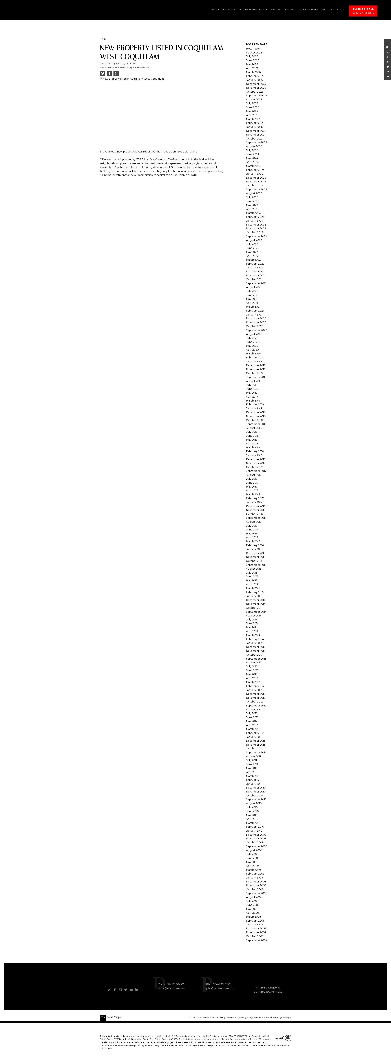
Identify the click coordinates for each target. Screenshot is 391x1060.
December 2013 (255, 647)
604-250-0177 (365, 13)
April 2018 (252, 443)
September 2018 (256, 424)
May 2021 (251, 298)
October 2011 (254, 748)
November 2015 (255, 557)
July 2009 (252, 854)
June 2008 (252, 905)
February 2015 (255, 592)
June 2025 (252, 107)
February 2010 (255, 826)
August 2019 (253, 381)
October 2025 (254, 91)
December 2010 (256, 787)
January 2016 (254, 549)
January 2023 (254, 220)
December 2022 (256, 224)
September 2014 (256, 611)
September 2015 (256, 564)
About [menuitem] (326, 9)
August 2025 (254, 99)
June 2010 (252, 811)
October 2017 (254, 467)
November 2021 (255, 275)
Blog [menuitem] (340, 9)
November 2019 (255, 369)
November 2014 (255, 603)
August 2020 (254, 334)
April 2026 (252, 68)
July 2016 (251, 525)
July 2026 (252, 56)
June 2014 (252, 623)
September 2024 (256, 142)
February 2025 (255, 122)
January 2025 (254, 126)
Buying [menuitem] (289, 9)
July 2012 (252, 713)
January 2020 (254, 361)
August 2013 (253, 662)
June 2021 (252, 295)
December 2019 (255, 365)
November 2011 (255, 744)
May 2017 (251, 486)
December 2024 (256, 130)
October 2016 (254, 514)
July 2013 (252, 666)
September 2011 (256, 752)
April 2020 (252, 349)
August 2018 (254, 428)
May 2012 (251, 721)
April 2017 (252, 490)
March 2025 (253, 119)
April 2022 (252, 256)
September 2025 (256, 95)
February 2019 (255, 404)
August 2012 (253, 709)
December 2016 (255, 506)
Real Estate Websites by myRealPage (272, 1017)
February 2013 (255, 686)
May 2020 (252, 345)
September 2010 (256, 799)
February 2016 (255, 545)
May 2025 (252, 111)
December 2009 (256, 834)
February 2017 (255, 498)
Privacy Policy (246, 1017)
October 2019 (254, 373)
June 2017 (252, 482)
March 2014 (253, 635)
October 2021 (254, 279)
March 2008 (253, 916)
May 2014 (251, 627)
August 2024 (254, 146)
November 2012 (255, 697)
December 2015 (255, 553)
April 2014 (252, 631)
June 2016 (252, 529)
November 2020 (256, 322)
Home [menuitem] (215, 9)
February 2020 (255, 357)
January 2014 (254, 643)
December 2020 (256, 318)
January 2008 (254, 924)
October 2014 (254, 607)
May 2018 (252, 439)
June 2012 (252, 717)
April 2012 (252, 725)
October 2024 (254, 138)
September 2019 (256, 377)
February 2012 (255, 733)
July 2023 (252, 197)
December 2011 (255, 740)
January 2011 (254, 783)
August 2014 (253, 615)
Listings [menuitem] (228, 9)
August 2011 (253, 756)
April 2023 (252, 209)
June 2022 (252, 248)
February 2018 (255, 451)
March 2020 (253, 353)
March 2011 (252, 776)
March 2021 (253, 306)
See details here (187, 151)
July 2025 (252, 103)
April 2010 (252, 819)
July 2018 (252, 431)
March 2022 (253, 259)
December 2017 (255, 459)
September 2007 (256, 940)
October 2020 (254, 326)
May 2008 (252, 909)
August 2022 (254, 240)
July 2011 (251, 760)
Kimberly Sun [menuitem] (307, 9)
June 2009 (252, 858)
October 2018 (254, 420)
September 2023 (256, 189)
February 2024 (255, 170)
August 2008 (254, 897)
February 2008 (255, 920)
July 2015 (251, 572)
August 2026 (254, 52)
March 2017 (253, 494)
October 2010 (254, 795)
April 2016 (252, 537)
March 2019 (253, 400)
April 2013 (252, 678)
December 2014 (255, 600)
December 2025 (256, 84)
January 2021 (254, 314)
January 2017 (254, 502)
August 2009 (254, 850)
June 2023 (252, 201)
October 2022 (254, 232)
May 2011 (251, 768)
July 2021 (252, 291)
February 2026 (255, 76)
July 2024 (252, 150)
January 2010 (254, 830)
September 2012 (256, 705)
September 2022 (256, 236)
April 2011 (251, 772)
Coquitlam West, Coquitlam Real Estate (130, 67)
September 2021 (256, 283)
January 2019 (254, 408)
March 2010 (253, 823)
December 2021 (255, 271)
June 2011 (252, 764)
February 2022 (255, 263)
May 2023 (252, 205)
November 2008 (256, 885)
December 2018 (256, 412)
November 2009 (256, 838)
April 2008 (252, 912)
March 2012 (253, 729)
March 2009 (253, 869)
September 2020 (256, 330)
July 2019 (252, 384)
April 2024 (252, 162)
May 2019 (251, 392)
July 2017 (252, 478)
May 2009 (252, 862)
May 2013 (251, 674)
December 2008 (256, 881)
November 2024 (256, 134)
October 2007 (254, 936)
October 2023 (254, 185)
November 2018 (256, 416)
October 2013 (254, 654)
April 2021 (252, 302)
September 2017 (256, 470)
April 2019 (252, 396)
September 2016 (256, 517)
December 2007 (256, 928)
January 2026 (254, 80)
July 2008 (252, 901)
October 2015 (254, 560)
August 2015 (253, 568)
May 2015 (251, 580)
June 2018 (252, 435)
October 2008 (255, 889)
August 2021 (253, 287)
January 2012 (254, 736)
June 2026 (252, 60)
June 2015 (252, 576)
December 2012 (255, 693)
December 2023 (256, 177)
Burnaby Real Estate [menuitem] (253, 9)
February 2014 (255, 639)
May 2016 (251, 533)
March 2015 (253, 588)
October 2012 (254, 701)
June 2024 (252, 154)
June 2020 (252, 342)
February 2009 (255, 873)
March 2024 (253, 166)
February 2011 (254, 779)
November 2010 (256, 791)
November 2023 (256, 181)
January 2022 (254, 267)
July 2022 (252, 244)
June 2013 (252, 670)
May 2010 (252, 815)
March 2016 (253, 541)
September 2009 (256, 846)
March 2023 (253, 212)
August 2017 (253, 474)
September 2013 (256, 658)
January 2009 (254, 877)
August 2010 (254, 803)
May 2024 (252, 158)
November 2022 (256, 228)
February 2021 (255, 310)
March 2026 (253, 72)
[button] (363, 11)
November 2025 (256, 87)
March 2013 (253, 682)
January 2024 (254, 173)
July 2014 (252, 619)
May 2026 (252, 64)
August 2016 (253, 521)
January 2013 (254, 690)
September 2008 (256, 893)
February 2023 (255, 216)
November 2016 (255, 510)
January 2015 (254, 596)
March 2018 (253, 447)
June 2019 (252, 388)
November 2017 (255, 463)
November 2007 (256, 932)
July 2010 (252, 807)
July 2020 (252, 338)
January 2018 (254, 455)
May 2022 (252, 252)
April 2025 (252, 115)
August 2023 (254, 193)
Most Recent (254, 48)
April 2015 (252, 584)
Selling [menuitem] (276, 9)
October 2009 (254, 842)
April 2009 (252, 865)
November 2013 (255, 650)
